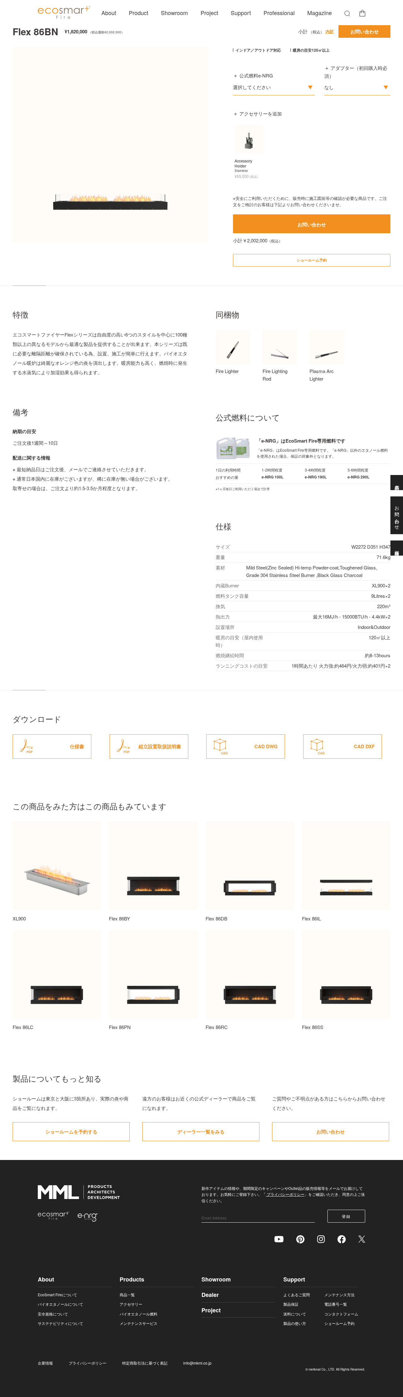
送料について (294, 1313)
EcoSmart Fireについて (57, 1294)
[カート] (362, 12)
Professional (279, 12)
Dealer (210, 1295)
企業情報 (45, 1363)
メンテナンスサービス (138, 1323)
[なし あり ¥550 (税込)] (357, 87)
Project (209, 12)
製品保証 (290, 1304)
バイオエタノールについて (60, 1304)
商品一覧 (127, 1294)
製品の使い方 (294, 1323)
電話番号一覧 (335, 1304)
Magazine (319, 12)
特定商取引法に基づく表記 (144, 1363)
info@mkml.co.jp (197, 1363)
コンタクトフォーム (341, 1313)
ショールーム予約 (339, 1323)
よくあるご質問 (296, 1294)
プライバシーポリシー (285, 1194)
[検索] (347, 12)
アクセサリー (131, 1304)
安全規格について (53, 1313)
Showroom (174, 12)
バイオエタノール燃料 (138, 1313)
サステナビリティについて (60, 1323)
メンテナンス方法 (339, 1294)
